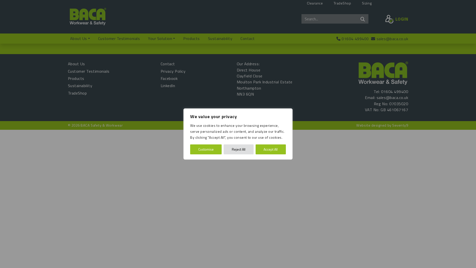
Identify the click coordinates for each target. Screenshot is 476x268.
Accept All (271, 149)
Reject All (238, 149)
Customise (206, 149)
